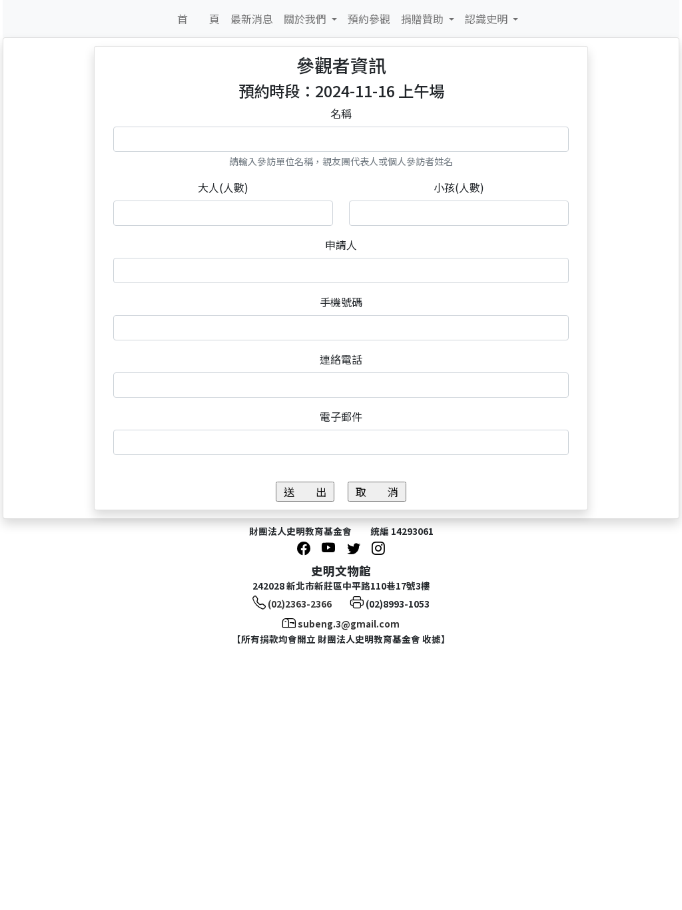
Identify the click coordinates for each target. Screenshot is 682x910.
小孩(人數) (459, 187)
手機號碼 (341, 302)
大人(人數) (223, 187)
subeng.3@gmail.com (349, 623)
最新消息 (251, 19)
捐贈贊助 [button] (423, 19)
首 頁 (198, 19)
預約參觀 (369, 19)
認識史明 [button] (487, 19)
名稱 (341, 113)
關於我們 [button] (306, 19)
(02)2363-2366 (300, 603)
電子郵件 (341, 416)
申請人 (341, 244)
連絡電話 (341, 359)
